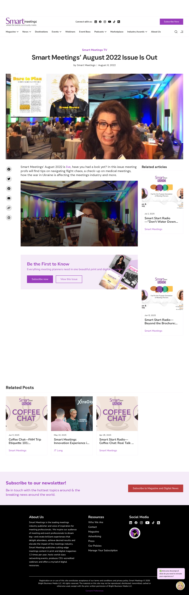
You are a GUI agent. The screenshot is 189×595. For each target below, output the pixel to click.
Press (91, 541)
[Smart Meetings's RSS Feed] (118, 21)
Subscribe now (40, 279)
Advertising (94, 536)
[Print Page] (9, 218)
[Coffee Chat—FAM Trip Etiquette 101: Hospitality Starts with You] (26, 413)
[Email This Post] (9, 198)
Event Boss (84, 31)
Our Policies (95, 545)
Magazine (11, 31)
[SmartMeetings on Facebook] (9, 169)
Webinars (70, 31)
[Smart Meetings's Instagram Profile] (105, 22)
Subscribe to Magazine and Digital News (155, 488)
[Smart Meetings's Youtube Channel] (147, 522)
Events (55, 31)
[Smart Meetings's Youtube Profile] (109, 21)
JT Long (58, 450)
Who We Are (95, 522)
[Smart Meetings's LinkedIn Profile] (95, 22)
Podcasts (99, 31)
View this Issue (68, 279)
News (25, 31)
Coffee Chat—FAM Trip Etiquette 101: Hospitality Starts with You (25, 444)
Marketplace (116, 31)
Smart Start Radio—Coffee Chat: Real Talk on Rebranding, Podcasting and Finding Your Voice (117, 444)
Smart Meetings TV (94, 50)
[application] (79, 213)
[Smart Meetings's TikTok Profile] (114, 22)
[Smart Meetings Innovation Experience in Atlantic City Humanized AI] (72, 413)
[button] (79, 213)
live (68, 167)
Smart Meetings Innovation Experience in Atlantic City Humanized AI (71, 444)
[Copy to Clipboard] (9, 208)
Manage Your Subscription (103, 550)
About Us (156, 31)
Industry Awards (135, 31)
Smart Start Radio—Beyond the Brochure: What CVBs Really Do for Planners (160, 325)
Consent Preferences (94, 590)
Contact (92, 527)
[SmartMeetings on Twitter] (9, 179)
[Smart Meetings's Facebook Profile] (100, 22)
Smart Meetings (21, 22)
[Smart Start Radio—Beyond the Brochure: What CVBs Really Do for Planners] (162, 293)
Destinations (41, 31)
